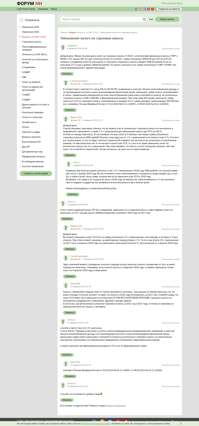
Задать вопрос (167, 19)
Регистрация (168, 3)
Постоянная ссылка (170, 49)
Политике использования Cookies (96, 423)
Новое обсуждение (116, 406)
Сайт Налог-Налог (26, 9)
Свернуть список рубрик (36, 173)
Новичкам (43, 9)
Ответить (66, 74)
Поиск (54, 9)
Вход (179, 3)
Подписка (169, 9)
